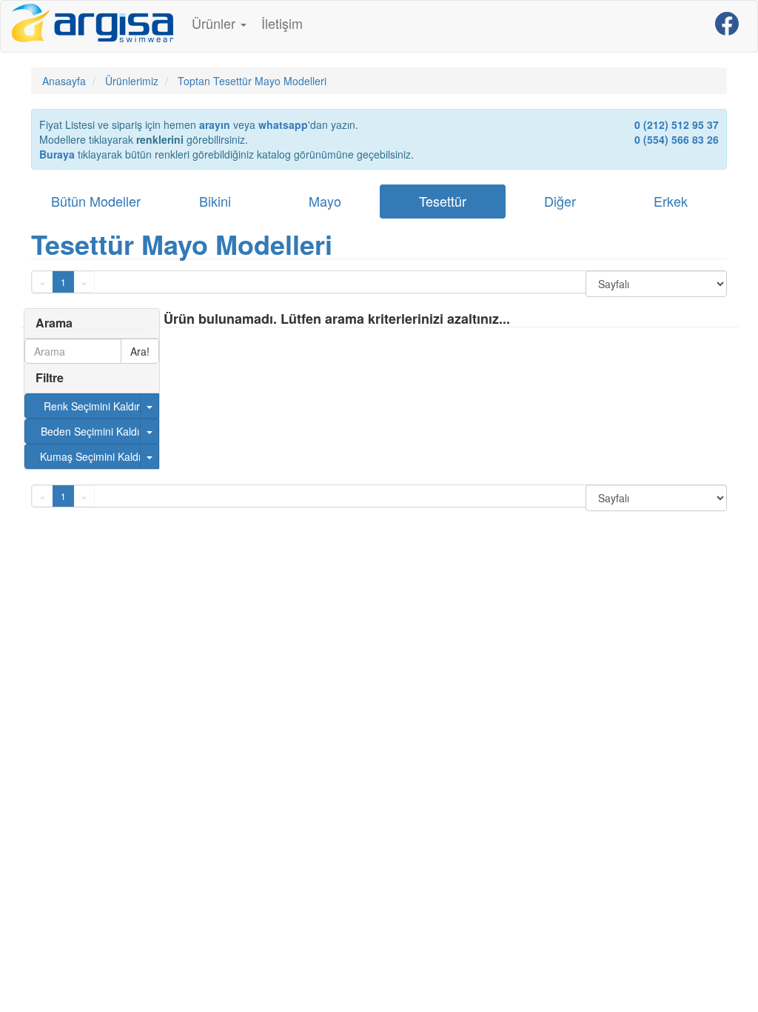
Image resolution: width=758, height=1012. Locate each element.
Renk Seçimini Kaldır (92, 406)
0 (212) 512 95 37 (676, 124)
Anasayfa (64, 80)
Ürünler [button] (215, 23)
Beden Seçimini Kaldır (92, 431)
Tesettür (442, 200)
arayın (214, 124)
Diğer (560, 200)
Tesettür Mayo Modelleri (181, 243)
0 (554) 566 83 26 (676, 139)
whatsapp (283, 124)
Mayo (325, 200)
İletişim (282, 23)
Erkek (671, 200)
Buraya (57, 154)
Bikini (215, 200)
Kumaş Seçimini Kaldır (92, 456)
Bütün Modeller (96, 200)
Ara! (140, 351)
